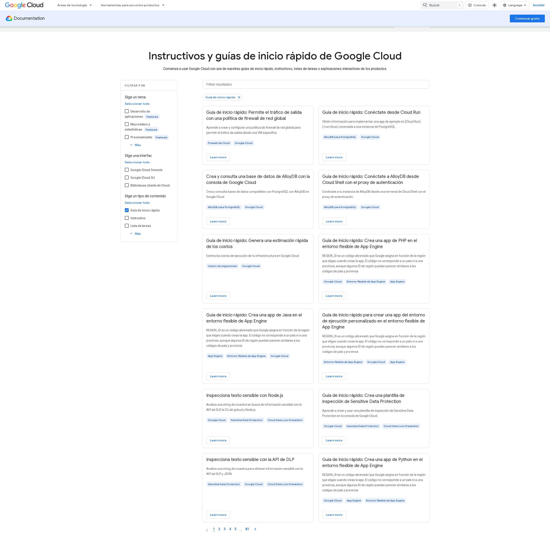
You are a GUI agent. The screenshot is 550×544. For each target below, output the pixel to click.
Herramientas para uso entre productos (130, 5)
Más (135, 145)
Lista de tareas (140, 226)
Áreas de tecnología (72, 5)
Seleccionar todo (137, 104)
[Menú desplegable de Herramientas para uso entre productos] (164, 5)
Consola (480, 5)
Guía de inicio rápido (145, 210)
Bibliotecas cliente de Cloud (150, 185)
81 (247, 529)
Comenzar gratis (527, 18)
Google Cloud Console (146, 170)
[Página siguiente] (255, 529)
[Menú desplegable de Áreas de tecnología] (92, 5)
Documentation (29, 18)
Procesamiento (141, 137)
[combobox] (442, 5)
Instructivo (137, 218)
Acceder (539, 5)
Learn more (218, 157)
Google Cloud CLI (142, 177)
